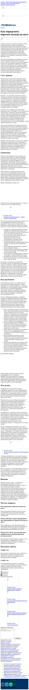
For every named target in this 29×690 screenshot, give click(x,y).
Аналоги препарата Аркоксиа (12, 665)
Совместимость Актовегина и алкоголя (15, 676)
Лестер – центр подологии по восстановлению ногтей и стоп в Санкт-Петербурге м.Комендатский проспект (13, 3)
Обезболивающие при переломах (10, 645)
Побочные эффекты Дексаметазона (10, 654)
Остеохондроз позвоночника (12, 668)
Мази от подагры (5, 642)
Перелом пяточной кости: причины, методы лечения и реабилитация (17, 613)
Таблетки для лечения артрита (12, 671)
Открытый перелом (12, 625)
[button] (14, 680)
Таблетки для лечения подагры (9, 651)
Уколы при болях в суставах (8, 648)
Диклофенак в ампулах (7, 657)
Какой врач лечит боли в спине (12, 674)
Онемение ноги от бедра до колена (10, 660)
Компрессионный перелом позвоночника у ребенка (14, 589)
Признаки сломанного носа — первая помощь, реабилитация (14, 217)
